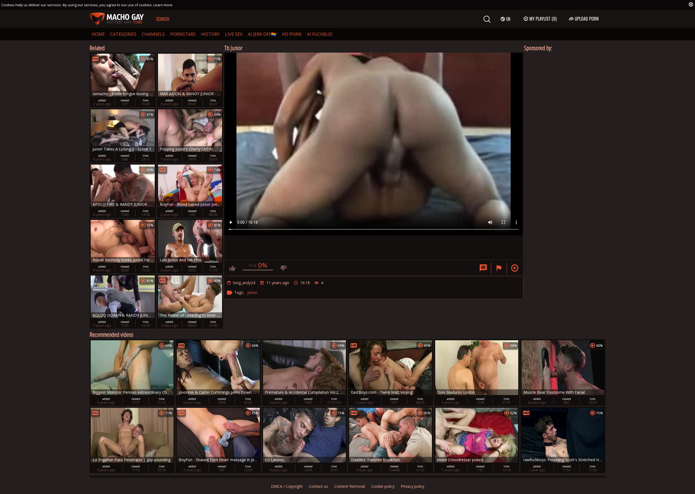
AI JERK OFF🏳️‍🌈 (262, 34)
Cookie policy (382, 486)
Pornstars (183, 34)
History (210, 34)
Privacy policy (412, 486)
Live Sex (233, 34)
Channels (153, 34)
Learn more (162, 4)
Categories (123, 34)
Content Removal (349, 486)
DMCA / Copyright (287, 486)
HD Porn (292, 34)
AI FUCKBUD (320, 34)
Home (98, 34)
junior (252, 292)
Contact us (318, 486)
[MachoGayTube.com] (117, 18)
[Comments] (483, 268)
